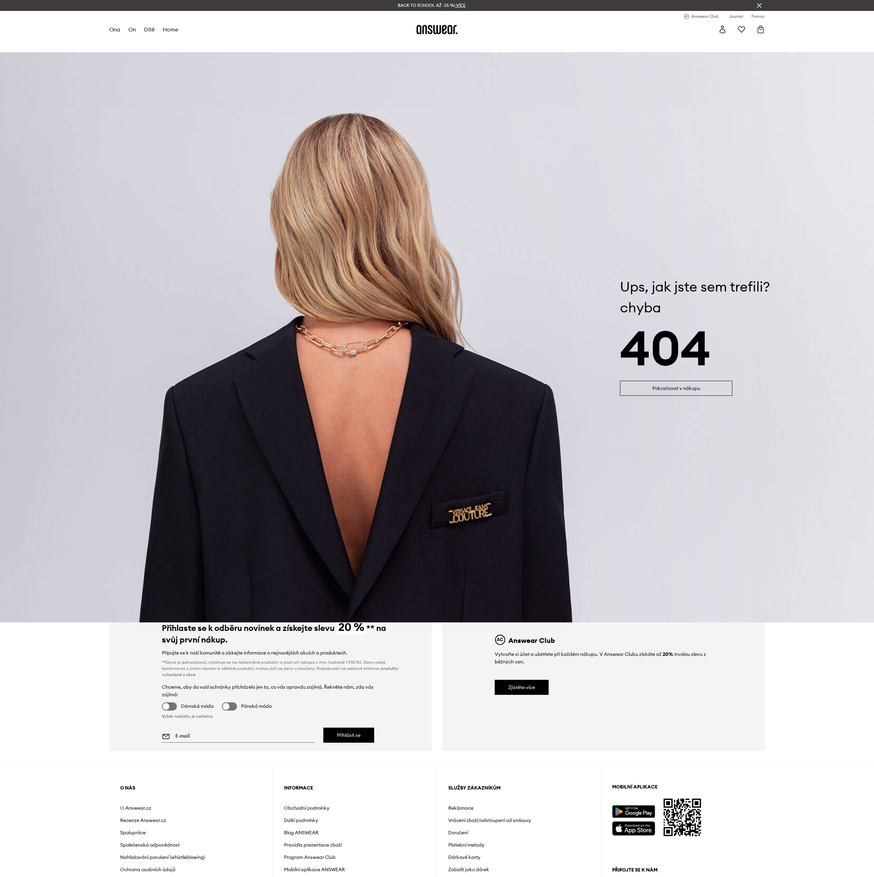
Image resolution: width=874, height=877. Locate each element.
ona (114, 29)
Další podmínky (301, 820)
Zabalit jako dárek (468, 869)
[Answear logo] (437, 29)
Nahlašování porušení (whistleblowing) (162, 857)
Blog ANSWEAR (301, 832)
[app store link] (633, 827)
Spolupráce (133, 832)
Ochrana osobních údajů (147, 869)
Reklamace (461, 808)
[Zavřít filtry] (759, 5)
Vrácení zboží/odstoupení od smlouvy (489, 820)
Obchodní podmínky (306, 808)
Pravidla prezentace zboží (313, 845)
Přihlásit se (349, 735)
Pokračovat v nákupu (676, 388)
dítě (149, 29)
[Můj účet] (722, 29)
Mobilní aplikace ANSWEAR (314, 869)
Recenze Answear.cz (143, 820)
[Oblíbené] (741, 29)
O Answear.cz (135, 808)
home (170, 29)
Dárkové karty (464, 857)
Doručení (458, 832)
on (132, 29)
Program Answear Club (310, 857)
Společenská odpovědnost (150, 845)
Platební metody (466, 845)
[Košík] (761, 29)
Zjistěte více (521, 687)
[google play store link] (633, 811)
